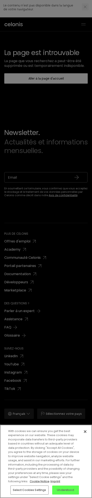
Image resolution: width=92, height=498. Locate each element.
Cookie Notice (39, 481)
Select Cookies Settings (29, 490)
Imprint (55, 481)
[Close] (85, 431)
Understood (65, 490)
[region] (46, 461)
